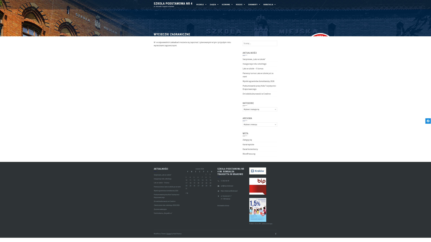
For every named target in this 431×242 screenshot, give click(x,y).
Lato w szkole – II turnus (253, 68)
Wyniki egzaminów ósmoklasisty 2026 (258, 81)
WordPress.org (249, 154)
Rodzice (239, 5)
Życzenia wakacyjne (160, 209)
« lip (187, 193)
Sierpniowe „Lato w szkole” (254, 59)
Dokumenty (252, 5)
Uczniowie (226, 5)
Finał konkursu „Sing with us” (163, 213)
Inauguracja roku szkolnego (254, 64)
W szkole (200, 5)
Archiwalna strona (223, 205)
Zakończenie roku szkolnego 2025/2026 (167, 205)
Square (169, 234)
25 (190, 186)
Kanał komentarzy (250, 149)
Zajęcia (213, 5)
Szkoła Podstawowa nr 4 (173, 3)
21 (202, 183)
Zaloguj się (247, 140)
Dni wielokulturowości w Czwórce (257, 94)
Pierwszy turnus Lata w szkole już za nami (167, 187)
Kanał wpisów (248, 144)
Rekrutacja (268, 5)
